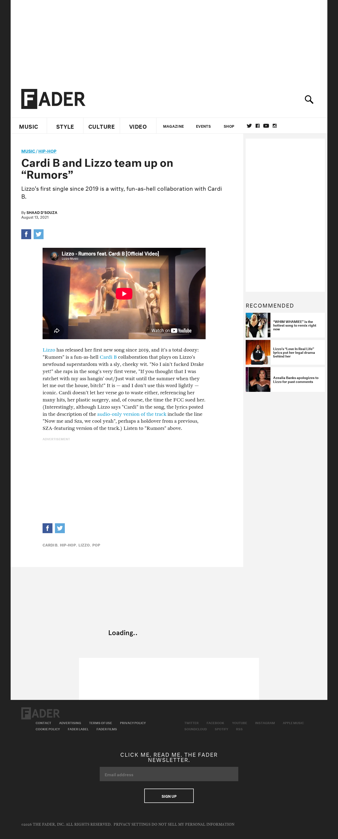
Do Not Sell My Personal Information (192, 824)
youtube (266, 126)
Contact (43, 722)
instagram (275, 126)
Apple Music (293, 722)
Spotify (221, 728)
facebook (258, 126)
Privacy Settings (132, 824)
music (28, 150)
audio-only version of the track (131, 414)
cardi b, (50, 544)
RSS (239, 728)
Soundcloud (195, 728)
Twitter (249, 126)
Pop (96, 544)
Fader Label (78, 728)
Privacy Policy (133, 722)
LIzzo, (84, 544)
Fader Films (107, 728)
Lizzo (49, 350)
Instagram (265, 722)
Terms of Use (100, 722)
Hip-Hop (47, 150)
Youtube (239, 722)
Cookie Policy (48, 728)
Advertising (70, 722)
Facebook (215, 722)
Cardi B (108, 357)
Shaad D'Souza (41, 212)
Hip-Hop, (68, 544)
